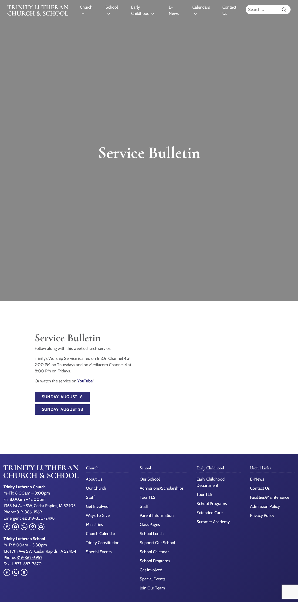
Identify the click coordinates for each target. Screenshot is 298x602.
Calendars (201, 7)
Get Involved (97, 506)
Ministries (94, 524)
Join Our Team (152, 588)
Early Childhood (140, 10)
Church (86, 7)
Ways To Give (98, 515)
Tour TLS (148, 497)
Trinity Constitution (102, 542)
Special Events (99, 551)
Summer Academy (213, 521)
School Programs (155, 560)
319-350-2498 (41, 518)
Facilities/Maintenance (269, 497)
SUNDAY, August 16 (62, 396)
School (111, 7)
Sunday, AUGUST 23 (62, 409)
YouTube (85, 381)
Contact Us (229, 10)
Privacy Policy (262, 515)
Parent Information (157, 515)
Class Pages (150, 524)
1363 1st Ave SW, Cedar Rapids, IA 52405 (39, 505)
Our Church (96, 488)
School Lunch (152, 533)
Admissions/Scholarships (161, 488)
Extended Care (209, 512)
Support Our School (157, 542)
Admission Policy (265, 506)
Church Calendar (100, 533)
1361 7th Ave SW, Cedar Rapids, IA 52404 (39, 551)
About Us (94, 479)
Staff (90, 497)
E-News (174, 10)
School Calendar (154, 551)
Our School (150, 479)
